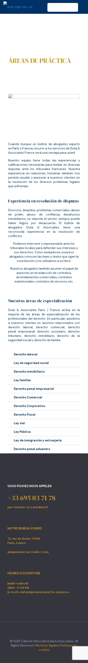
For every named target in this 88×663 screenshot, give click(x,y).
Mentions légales (47, 645)
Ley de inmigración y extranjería (38, 440)
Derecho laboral (25, 354)
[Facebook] (41, 656)
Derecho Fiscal (24, 414)
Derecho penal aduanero (32, 449)
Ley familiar (22, 380)
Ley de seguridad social (31, 363)
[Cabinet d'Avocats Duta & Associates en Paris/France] (17, 6)
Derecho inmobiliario (29, 371)
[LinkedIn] (47, 656)
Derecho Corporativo (29, 406)
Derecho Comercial (28, 397)
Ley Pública (22, 432)
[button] (44, 354)
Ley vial (19, 423)
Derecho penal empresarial (34, 389)
